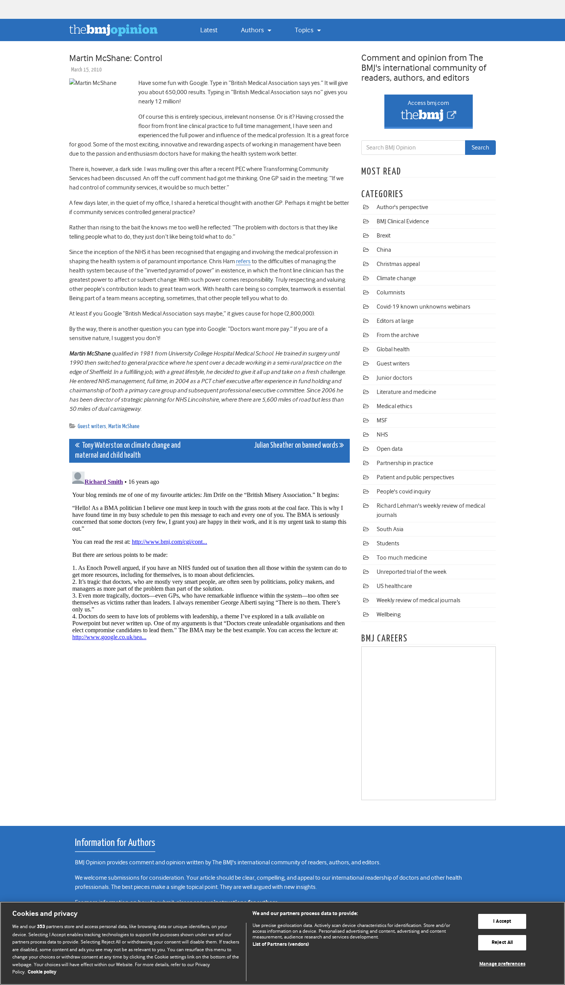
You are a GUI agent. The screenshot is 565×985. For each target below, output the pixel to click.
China (384, 249)
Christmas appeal (398, 264)
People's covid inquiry (403, 491)
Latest (209, 30)
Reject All (502, 942)
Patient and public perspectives (415, 477)
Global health (393, 349)
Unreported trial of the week (412, 571)
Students (388, 543)
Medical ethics (394, 406)
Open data (390, 448)
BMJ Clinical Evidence (403, 221)
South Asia (390, 529)
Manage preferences (502, 964)
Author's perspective (402, 207)
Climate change (396, 278)
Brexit (384, 235)
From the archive (398, 335)
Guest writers (92, 426)
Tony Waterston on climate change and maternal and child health (128, 450)
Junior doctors (394, 377)
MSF (382, 420)
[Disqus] (209, 564)
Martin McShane (124, 426)
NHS (382, 434)
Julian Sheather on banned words (296, 445)
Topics (305, 30)
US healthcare (394, 586)
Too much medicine (402, 557)
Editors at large (395, 320)
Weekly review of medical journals (418, 600)
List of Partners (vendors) (281, 944)
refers (243, 261)
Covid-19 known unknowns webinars (423, 306)
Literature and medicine (406, 392)
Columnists (391, 292)
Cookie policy (42, 972)
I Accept (502, 921)
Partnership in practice (405, 463)
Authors (253, 30)
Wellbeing (388, 614)
